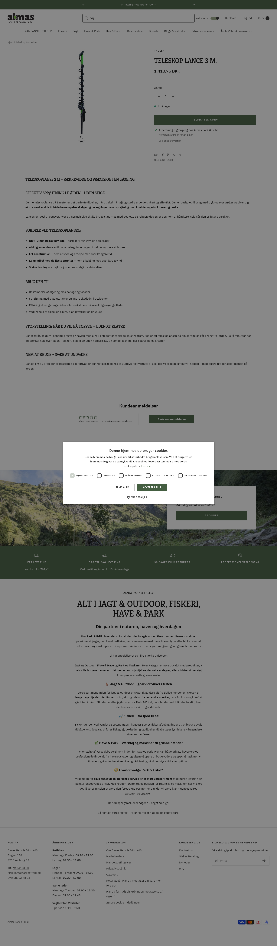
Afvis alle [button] (122, 487)
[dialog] (138, 473)
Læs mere (147, 466)
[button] (138, 497)
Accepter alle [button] (152, 487)
